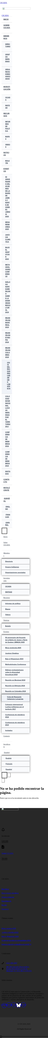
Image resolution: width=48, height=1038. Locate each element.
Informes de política (7, 126)
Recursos (6, 115)
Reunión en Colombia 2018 (7, 352)
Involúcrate (6, 489)
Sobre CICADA (6, 26)
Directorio (7, 45)
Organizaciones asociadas (7, 74)
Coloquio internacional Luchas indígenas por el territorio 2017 (7, 411)
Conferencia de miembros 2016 (7, 439)
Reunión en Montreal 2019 (7, 322)
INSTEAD (7, 107)
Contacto (6, 480)
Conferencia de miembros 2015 (7, 459)
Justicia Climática (7, 238)
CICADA (3, 3)
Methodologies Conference (7, 270)
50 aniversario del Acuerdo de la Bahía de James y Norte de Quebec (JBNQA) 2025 (7, 196)
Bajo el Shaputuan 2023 (7, 253)
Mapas (7, 138)
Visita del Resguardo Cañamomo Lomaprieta (8, 375)
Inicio (6, 19)
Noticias (6, 154)
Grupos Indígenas (7, 58)
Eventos (6, 170)
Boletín (7, 162)
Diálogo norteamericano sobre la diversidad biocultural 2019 (7, 297)
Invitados (7, 473)
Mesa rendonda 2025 (7, 225)
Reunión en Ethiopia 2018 (7, 337)
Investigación (6, 88)
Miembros (6, 37)
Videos (7, 146)
